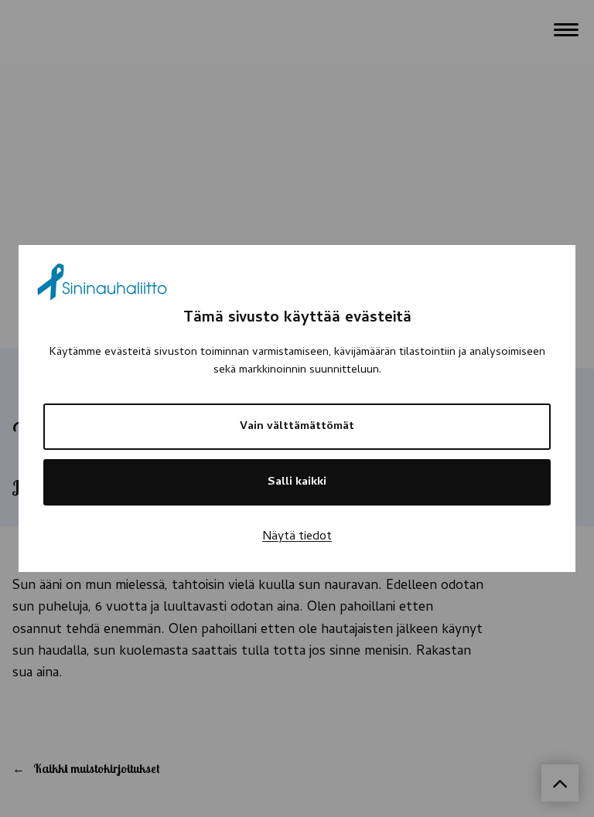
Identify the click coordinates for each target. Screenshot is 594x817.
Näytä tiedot (297, 537)
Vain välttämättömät (297, 426)
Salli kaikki (297, 482)
